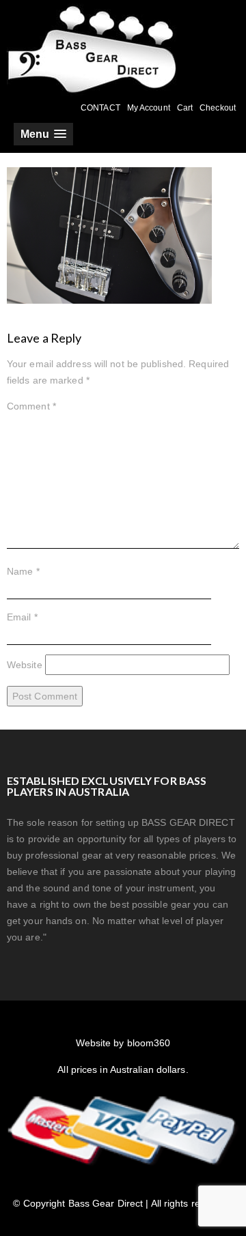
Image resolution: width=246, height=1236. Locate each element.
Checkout (218, 108)
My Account (148, 108)
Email (22, 617)
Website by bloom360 (123, 1042)
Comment (31, 406)
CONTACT (100, 108)
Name (23, 571)
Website (24, 664)
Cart (185, 108)
